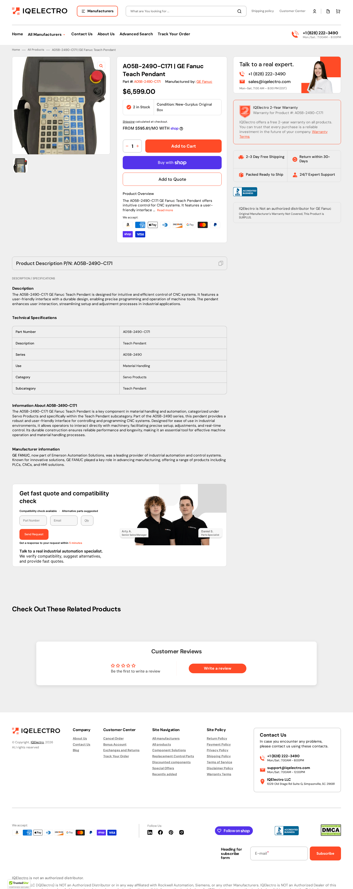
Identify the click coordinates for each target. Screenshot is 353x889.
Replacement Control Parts (173, 756)
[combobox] (186, 11)
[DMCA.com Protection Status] (331, 834)
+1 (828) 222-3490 (320, 33)
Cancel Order (113, 738)
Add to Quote (172, 179)
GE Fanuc (204, 81)
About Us (80, 738)
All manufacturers (166, 738)
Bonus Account (115, 744)
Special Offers (163, 768)
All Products (36, 50)
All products (161, 744)
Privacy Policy (217, 750)
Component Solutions (169, 750)
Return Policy (217, 738)
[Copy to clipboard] (220, 263)
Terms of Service (219, 762)
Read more (165, 210)
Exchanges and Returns (121, 750)
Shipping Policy (219, 756)
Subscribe (325, 853)
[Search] (240, 11)
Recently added (164, 774)
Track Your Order (116, 756)
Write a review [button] (217, 668)
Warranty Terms (219, 774)
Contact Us (81, 744)
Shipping (129, 122)
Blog (76, 750)
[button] (314, 11)
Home (16, 50)
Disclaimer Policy (220, 768)
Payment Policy (219, 744)
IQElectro (37, 742)
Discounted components (171, 762)
